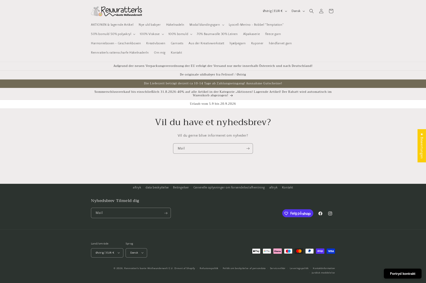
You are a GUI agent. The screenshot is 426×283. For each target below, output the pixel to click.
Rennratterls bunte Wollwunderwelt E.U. (149, 268)
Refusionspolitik (209, 268)
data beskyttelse (157, 187)
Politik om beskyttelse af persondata (244, 268)
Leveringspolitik (299, 268)
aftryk (137, 187)
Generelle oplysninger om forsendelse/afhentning (229, 187)
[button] (206, 24)
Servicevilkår (278, 268)
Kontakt (287, 187)
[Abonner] (248, 148)
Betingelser (181, 187)
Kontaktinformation (324, 268)
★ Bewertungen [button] (422, 146)
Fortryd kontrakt (402, 273)
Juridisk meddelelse (323, 272)
